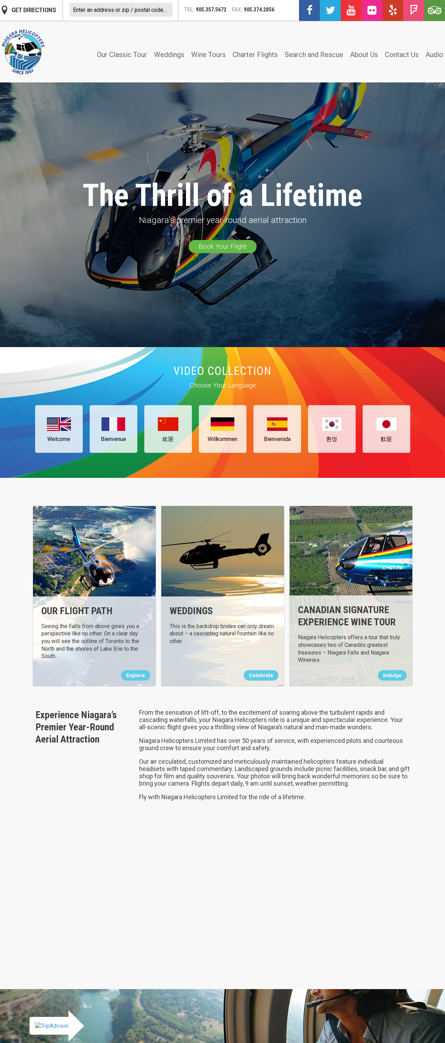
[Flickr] (372, 10)
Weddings (169, 54)
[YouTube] (351, 10)
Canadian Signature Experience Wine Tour (347, 616)
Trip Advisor (434, 10)
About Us (364, 54)
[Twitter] (330, 10)
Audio (434, 54)
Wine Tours (208, 54)
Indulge (392, 675)
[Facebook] (309, 10)
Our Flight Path (76, 611)
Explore (135, 675)
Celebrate (261, 675)
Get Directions (33, 10)
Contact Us (402, 54)
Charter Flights (255, 54)
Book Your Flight (222, 246)
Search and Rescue (314, 54)
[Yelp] (392, 10)
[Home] (23, 52)
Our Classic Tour (122, 54)
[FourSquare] (413, 10)
